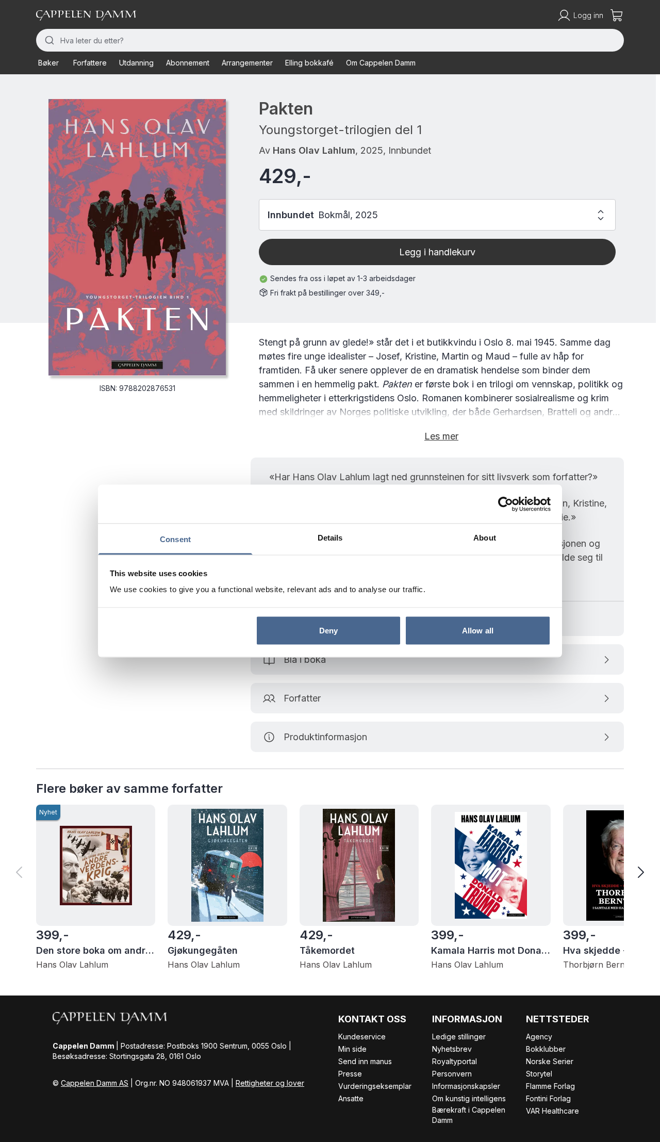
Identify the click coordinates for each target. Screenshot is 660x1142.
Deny (328, 630)
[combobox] (330, 40)
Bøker (48, 62)
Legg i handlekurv (437, 252)
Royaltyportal (454, 1061)
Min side (352, 1049)
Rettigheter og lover (270, 1083)
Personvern (452, 1073)
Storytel (539, 1073)
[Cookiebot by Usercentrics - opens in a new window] (505, 504)
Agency (539, 1036)
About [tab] (484, 537)
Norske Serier (549, 1061)
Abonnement (187, 62)
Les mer (441, 436)
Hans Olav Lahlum (314, 150)
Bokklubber (546, 1049)
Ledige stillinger (459, 1036)
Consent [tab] (175, 539)
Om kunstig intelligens (469, 1098)
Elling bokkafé (309, 62)
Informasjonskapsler (466, 1086)
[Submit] (48, 40)
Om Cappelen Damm (381, 62)
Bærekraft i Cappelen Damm (468, 1114)
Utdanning (136, 62)
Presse (350, 1073)
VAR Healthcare (552, 1110)
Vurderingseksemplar (374, 1086)
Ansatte (351, 1098)
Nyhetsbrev (452, 1049)
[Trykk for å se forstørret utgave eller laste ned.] (137, 237)
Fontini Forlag (548, 1098)
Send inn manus (365, 1061)
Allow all (477, 630)
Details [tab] (330, 537)
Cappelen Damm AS (94, 1083)
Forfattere (90, 62)
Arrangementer (247, 62)
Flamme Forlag (550, 1086)
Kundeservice (362, 1036)
